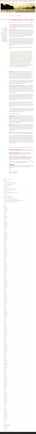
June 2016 (5, 337)
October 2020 (5, 268)
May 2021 (5, 260)
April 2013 (5, 391)
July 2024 (5, 219)
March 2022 (5, 247)
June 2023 (5, 230)
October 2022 (5, 237)
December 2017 (6, 312)
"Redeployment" (3, 32)
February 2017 (5, 326)
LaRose (10, 132)
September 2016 (6, 333)
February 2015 (5, 360)
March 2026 (5, 206)
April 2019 (5, 292)
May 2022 (5, 244)
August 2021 (5, 257)
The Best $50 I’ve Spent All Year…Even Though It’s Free (10, 188)
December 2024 (6, 216)
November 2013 (6, 381)
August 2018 (5, 302)
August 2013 (5, 385)
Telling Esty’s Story (6, 191)
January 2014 (5, 378)
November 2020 (6, 267)
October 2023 (5, 226)
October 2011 (5, 416)
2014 (25, 162)
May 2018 (5, 306)
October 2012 (5, 399)
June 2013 (5, 388)
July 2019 (5, 288)
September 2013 (6, 384)
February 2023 (5, 233)
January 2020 (5, 281)
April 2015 (5, 357)
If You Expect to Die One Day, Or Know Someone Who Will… (11, 192)
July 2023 (5, 229)
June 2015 (5, 354)
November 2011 (5, 415)
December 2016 (6, 329)
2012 (21, 162)
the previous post (14, 24)
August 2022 (5, 240)
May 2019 (5, 291)
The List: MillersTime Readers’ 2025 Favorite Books (17, 200)
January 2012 (5, 412)
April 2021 (5, 261)
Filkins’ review (24, 81)
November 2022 (6, 236)
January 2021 (5, 264)
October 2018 (5, 299)
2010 (18, 162)
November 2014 (6, 364)
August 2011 (5, 419)
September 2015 (6, 350)
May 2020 (5, 275)
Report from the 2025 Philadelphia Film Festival (9, 184)
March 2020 (5, 278)
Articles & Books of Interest (7, 424)
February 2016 (5, 343)
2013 (23, 162)
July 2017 (5, 319)
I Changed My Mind (10, 197)
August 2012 (5, 402)
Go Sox (20, 1)
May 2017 (5, 322)
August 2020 (5, 271)
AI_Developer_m (6, 197)
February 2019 (5, 295)
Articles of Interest (31, 1)
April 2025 (5, 213)
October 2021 (5, 254)
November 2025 (6, 209)
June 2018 (5, 305)
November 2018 (6, 298)
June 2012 (5, 405)
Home (1, 1)
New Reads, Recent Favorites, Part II (21, 20)
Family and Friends (15, 1)
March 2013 (5, 392)
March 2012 (5, 409)
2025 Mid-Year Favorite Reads (7, 185)
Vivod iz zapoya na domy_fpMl (7, 200)
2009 (16, 162)
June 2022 (5, 243)
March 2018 (5, 309)
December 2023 (6, 223)
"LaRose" (6, 30)
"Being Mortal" (2, 28)
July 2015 (5, 353)
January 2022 (5, 250)
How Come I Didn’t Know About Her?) (27, 133)
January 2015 (5, 361)
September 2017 (6, 316)
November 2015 (6, 347)
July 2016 (5, 336)
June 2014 (5, 371)
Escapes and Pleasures (7, 1)
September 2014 (6, 367)
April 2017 (5, 323)
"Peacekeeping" (5, 31)
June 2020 (5, 274)
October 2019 (5, 285)
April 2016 (5, 340)
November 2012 (6, 398)
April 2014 (5, 374)
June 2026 (5, 205)
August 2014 (5, 368)
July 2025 (5, 212)
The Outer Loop (25, 1)
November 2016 (6, 330)
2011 (20, 162)
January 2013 (5, 395)
